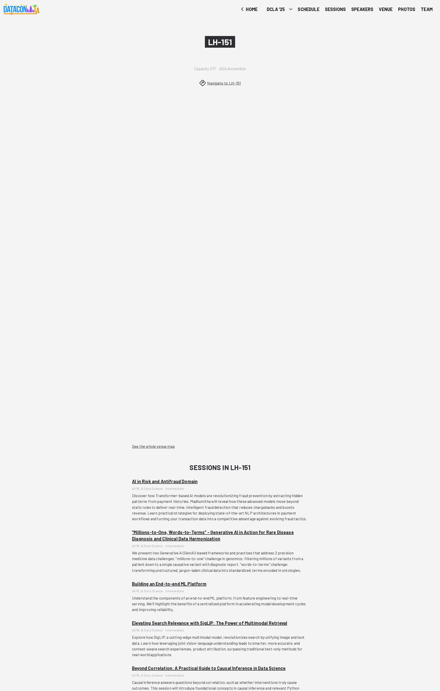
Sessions (335, 9)
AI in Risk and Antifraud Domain (165, 481)
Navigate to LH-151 (224, 82)
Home (251, 9)
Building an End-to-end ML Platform (169, 583)
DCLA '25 (276, 9)
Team (427, 9)
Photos (406, 9)
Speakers (362, 9)
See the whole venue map (153, 446)
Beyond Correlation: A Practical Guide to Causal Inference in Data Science (209, 668)
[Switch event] (291, 9)
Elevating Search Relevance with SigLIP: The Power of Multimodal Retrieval (209, 623)
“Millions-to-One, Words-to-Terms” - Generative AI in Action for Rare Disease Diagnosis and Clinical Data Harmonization (213, 535)
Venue (386, 9)
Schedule (308, 9)
